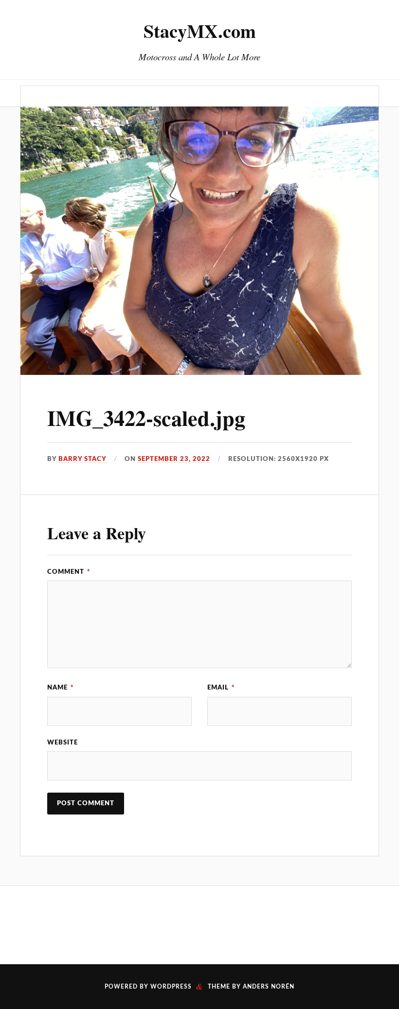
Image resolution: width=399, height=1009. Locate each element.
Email (221, 687)
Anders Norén (268, 987)
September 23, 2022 (174, 459)
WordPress (171, 987)
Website (62, 742)
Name (60, 687)
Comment (69, 572)
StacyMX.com (200, 30)
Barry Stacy (82, 459)
